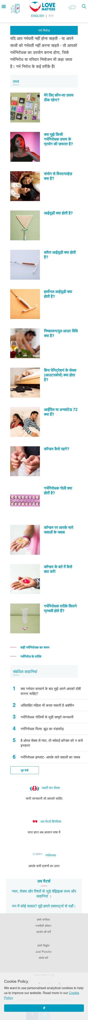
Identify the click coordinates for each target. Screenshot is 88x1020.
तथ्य (67, 891)
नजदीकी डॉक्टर (43, 925)
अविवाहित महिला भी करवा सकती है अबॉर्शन (47, 705)
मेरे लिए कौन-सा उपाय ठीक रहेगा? (58, 97)
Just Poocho (43, 951)
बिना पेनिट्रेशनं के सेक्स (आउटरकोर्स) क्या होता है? (60, 374)
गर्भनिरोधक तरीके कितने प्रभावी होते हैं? (60, 608)
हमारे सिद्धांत (43, 945)
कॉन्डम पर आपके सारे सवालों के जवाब (58, 529)
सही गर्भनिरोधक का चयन (34, 647)
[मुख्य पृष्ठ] (42, 10)
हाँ (44, 1008)
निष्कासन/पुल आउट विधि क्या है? (61, 333)
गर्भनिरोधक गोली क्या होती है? (58, 490)
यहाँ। (72, 905)
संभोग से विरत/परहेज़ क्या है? (58, 176)
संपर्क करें (43, 957)
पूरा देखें (24, 770)
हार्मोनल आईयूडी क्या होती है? (58, 293)
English (37, 15)
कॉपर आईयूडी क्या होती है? (60, 254)
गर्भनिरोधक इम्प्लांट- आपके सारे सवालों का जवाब (50, 757)
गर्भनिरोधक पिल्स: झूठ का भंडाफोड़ (42, 728)
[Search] (83, 6)
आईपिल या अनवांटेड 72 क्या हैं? (61, 411)
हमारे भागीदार (43, 919)
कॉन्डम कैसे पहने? (56, 448)
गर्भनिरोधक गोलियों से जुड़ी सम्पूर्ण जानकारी (47, 716)
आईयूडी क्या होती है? (58, 213)
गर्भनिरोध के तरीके (30, 656)
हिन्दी (51, 15)
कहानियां (42, 896)
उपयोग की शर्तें (43, 931)
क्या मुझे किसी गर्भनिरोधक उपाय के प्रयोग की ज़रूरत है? (58, 139)
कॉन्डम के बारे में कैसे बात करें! (58, 569)
